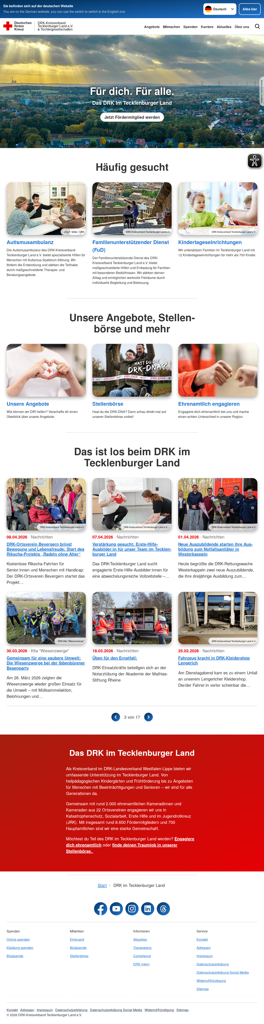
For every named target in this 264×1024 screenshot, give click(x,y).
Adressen (204, 947)
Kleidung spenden (20, 947)
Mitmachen (171, 26)
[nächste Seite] (148, 717)
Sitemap (203, 988)
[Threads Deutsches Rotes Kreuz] (163, 908)
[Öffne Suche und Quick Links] (257, 26)
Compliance (142, 955)
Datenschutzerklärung (213, 964)
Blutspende (15, 955)
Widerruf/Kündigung (211, 980)
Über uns (242, 26)
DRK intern (141, 964)
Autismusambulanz (30, 242)
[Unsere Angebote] (46, 370)
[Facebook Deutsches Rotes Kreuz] (100, 908)
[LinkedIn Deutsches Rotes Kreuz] (147, 908)
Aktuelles (224, 26)
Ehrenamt (77, 939)
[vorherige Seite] (115, 717)
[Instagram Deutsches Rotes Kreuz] (132, 908)
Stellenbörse (107, 403)
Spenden (190, 26)
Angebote (152, 26)
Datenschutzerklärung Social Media (223, 972)
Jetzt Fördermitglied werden (132, 117)
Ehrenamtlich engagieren (209, 403)
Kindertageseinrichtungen (210, 242)
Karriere (207, 26)
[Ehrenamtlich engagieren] (217, 370)
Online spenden (18, 939)
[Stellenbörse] (132, 370)
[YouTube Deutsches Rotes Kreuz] (116, 908)
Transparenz (142, 947)
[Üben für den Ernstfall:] (132, 618)
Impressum (205, 955)
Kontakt (202, 939)
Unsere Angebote (28, 403)
